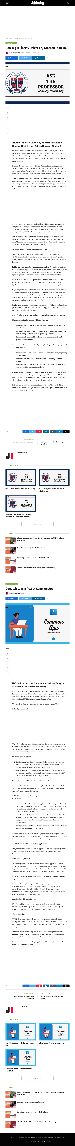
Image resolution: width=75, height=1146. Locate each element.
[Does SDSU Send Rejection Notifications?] (10, 550)
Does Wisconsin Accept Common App (23, 442)
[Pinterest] (7, 127)
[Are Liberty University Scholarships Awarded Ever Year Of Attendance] (20, 503)
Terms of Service (46, 1141)
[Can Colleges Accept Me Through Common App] (20, 1032)
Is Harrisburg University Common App (52, 1043)
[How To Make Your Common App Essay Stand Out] (20, 1057)
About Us (28, 1141)
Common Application (11, 584)
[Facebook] (7, 113)
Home (7, 38)
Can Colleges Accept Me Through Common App (20, 1044)
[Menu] (7, 3)
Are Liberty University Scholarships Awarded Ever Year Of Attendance (18, 516)
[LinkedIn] (7, 122)
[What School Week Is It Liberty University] (20, 477)
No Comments (26, 52)
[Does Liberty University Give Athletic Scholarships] (54, 477)
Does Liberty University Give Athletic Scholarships (52, 490)
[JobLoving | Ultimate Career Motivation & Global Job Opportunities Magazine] (37, 3)
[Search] (68, 3)
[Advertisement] (37, 22)
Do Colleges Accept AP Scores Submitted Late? (33, 558)
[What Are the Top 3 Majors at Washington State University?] (10, 569)
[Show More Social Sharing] (47, 58)
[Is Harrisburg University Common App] (54, 1032)
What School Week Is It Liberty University (20, 489)
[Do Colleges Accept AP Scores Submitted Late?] (10, 560)
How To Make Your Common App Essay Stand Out (18, 1070)
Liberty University (11, 43)
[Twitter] (7, 117)
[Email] (7, 131)
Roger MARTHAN (15, 52)
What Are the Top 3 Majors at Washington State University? (37, 568)
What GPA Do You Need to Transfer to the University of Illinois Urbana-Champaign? (40, 539)
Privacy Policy (36, 1141)
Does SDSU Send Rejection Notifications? (31, 548)
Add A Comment (37, 524)
